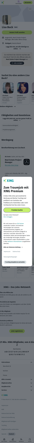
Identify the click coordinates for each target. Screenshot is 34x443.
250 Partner (20, 223)
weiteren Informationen (15, 241)
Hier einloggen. (8, 217)
